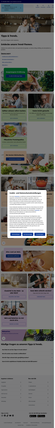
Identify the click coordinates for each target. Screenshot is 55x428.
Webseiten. (37, 210)
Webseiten (17, 196)
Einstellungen (39, 234)
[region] (27, 214)
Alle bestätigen (16, 234)
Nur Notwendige (28, 234)
